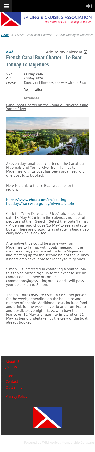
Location (11, 82)
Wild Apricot (51, 442)
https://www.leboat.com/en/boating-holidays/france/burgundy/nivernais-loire (40, 201)
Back (10, 51)
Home (5, 35)
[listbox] (67, 52)
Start (9, 74)
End (8, 78)
